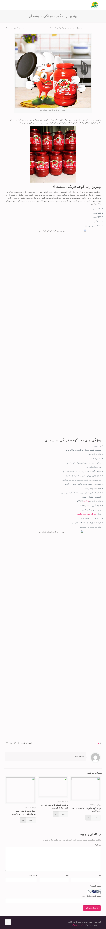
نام (100, 875)
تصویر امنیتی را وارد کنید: (91, 896)
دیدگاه (98, 845)
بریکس (86, 501)
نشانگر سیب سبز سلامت (86, 514)
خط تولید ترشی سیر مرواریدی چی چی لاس (24, 812)
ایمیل (67, 875)
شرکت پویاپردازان (79, 925)
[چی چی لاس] (95, 5)
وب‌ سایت (33, 875)
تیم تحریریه (71, 28)
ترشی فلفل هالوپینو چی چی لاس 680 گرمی (54, 806)
